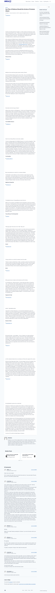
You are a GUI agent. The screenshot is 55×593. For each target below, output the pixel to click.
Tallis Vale (24, 457)
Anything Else (46, 1)
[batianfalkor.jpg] (20, 328)
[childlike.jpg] (20, 130)
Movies (33, 1)
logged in (11, 582)
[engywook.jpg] (20, 302)
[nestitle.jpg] (20, 22)
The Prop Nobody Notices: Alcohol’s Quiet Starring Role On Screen (45, 19)
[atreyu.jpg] (20, 100)
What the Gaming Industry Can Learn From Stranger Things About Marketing (44, 33)
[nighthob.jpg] (20, 191)
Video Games (28, 1)
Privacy (29, 590)
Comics (41, 1)
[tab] (19, 460)
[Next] (34, 456)
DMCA (32, 590)
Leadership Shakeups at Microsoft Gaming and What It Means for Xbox (45, 27)
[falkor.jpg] (20, 351)
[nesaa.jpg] (20, 65)
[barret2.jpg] (20, 390)
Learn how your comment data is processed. (27, 584)
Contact (26, 590)
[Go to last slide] (6, 456)
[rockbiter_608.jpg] (20, 164)
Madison (10, 437)
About (23, 590)
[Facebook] (5, 590)
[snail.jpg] (20, 220)
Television (37, 1)
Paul (7, 457)
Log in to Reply (34, 469)
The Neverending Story (23, 44)
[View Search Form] (50, 1)
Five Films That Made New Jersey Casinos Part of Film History (45, 14)
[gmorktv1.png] (20, 252)
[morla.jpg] (20, 274)
